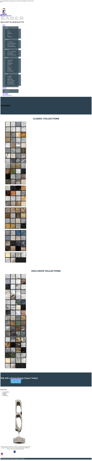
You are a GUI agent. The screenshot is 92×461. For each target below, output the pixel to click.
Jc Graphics (22, 458)
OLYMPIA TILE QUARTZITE (11, 43)
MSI (8, 35)
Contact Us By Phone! (16, 379)
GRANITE (6, 28)
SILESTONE (9, 64)
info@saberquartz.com (5, 15)
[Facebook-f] (3, 11)
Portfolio (5, 87)
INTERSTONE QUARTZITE (11, 46)
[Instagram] (3, 12)
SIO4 (8, 66)
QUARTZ (6, 57)
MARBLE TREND (10, 79)
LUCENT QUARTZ (10, 60)
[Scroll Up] (0, 460)
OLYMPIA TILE (9, 36)
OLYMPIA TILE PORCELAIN (11, 51)
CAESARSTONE (10, 63)
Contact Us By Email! (15, 382)
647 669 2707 (3, 14)
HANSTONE (9, 69)
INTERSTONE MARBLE (11, 84)
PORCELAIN (7, 49)
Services (4, 88)
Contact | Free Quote (7, 95)
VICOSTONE (9, 61)
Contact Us (5, 395)
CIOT (8, 30)
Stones (4, 25)
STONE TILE (9, 77)
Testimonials (5, 93)
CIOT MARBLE (9, 76)
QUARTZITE (7, 39)
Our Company (6, 94)
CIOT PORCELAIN (10, 53)
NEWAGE (8, 32)
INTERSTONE (9, 33)
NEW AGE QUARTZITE (11, 45)
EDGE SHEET (7, 91)
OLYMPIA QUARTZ (10, 71)
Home (4, 24)
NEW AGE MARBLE (10, 82)
